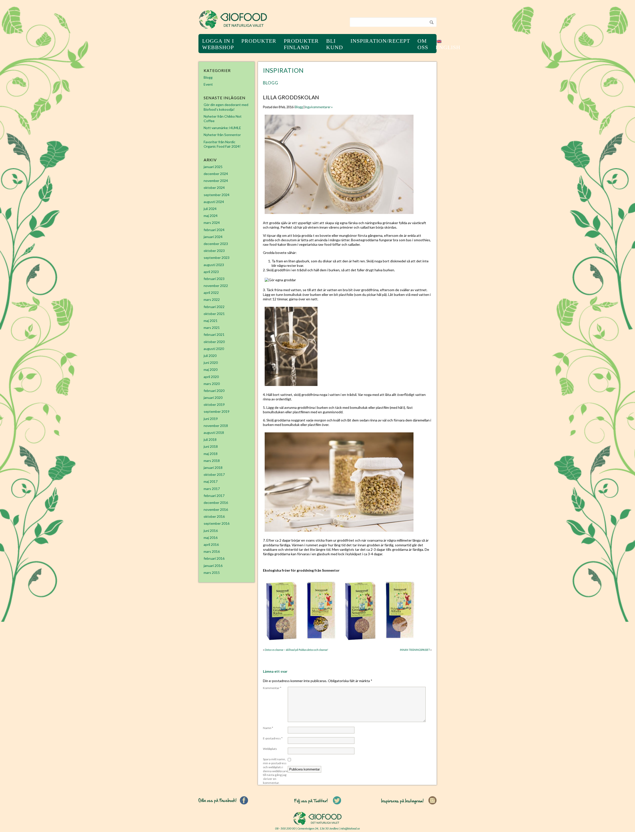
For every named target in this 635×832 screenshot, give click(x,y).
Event (208, 84)
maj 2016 (211, 537)
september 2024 (216, 195)
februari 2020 (214, 390)
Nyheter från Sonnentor (222, 135)
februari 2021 (214, 334)
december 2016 (216, 502)
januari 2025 (213, 167)
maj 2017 (211, 481)
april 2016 (211, 544)
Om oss (422, 44)
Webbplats (270, 749)
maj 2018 (211, 453)
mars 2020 (212, 383)
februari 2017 (214, 495)
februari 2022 (214, 307)
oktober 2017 (214, 474)
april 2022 (211, 292)
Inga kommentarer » (319, 107)
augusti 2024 (214, 202)
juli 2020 (210, 355)
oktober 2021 (214, 314)
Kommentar (272, 688)
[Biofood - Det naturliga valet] (233, 28)
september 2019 (216, 411)
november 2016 (216, 509)
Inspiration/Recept (380, 41)
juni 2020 (211, 362)
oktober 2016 (214, 516)
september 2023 (216, 257)
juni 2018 (211, 446)
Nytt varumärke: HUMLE (222, 128)
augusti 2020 (214, 349)
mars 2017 (212, 488)
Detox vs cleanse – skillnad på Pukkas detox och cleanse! (296, 649)
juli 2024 (210, 209)
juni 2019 (211, 418)
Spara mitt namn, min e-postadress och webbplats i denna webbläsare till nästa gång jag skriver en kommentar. (275, 771)
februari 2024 (214, 230)
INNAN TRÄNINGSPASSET (415, 649)
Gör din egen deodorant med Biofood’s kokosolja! (226, 107)
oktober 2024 (214, 187)
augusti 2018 (214, 432)
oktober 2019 (214, 404)
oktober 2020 (214, 342)
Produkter (258, 41)
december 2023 (216, 244)
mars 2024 (212, 222)
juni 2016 (211, 530)
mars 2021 (212, 327)
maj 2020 (211, 369)
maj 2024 (211, 215)
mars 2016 (212, 551)
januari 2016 (213, 565)
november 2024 (216, 180)
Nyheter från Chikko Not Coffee (223, 118)
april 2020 (211, 377)
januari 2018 (213, 467)
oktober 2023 (214, 250)
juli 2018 (210, 439)
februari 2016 (214, 558)
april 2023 (211, 272)
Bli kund (334, 44)
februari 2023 (214, 279)
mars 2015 (212, 572)
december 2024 (216, 174)
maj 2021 (211, 320)
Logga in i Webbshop (218, 44)
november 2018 (216, 425)
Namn (268, 728)
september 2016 (216, 523)
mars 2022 (212, 299)
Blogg (270, 82)
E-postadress (273, 738)
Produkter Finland (301, 44)
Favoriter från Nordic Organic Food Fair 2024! (222, 144)
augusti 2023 (214, 265)
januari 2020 (213, 397)
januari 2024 (213, 237)
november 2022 (216, 285)
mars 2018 (212, 460)
